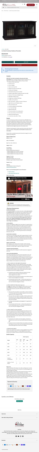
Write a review (19, 401)
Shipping (3, 55)
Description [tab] (8, 75)
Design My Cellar (31, 4)
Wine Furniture (6, 10)
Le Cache (3, 49)
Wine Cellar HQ (6, 449)
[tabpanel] (19, 228)
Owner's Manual (11, 171)
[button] (25, 4)
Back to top (19, 409)
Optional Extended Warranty (11, 167)
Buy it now (19, 65)
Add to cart (26, 62)
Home (2, 10)
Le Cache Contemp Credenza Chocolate (14, 10)
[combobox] (19, 7)
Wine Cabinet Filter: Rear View (14, 173)
